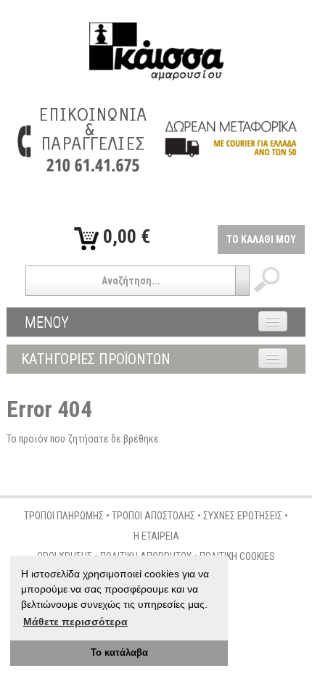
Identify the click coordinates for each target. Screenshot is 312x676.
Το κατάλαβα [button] (119, 653)
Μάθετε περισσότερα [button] (75, 621)
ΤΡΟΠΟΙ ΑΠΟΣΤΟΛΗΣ (153, 516)
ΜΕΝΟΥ (47, 322)
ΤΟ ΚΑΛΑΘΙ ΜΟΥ (261, 239)
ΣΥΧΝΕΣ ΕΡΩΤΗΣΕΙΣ (242, 516)
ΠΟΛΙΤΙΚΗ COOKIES (237, 556)
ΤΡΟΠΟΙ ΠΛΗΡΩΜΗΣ (64, 516)
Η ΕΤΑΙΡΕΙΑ (156, 536)
